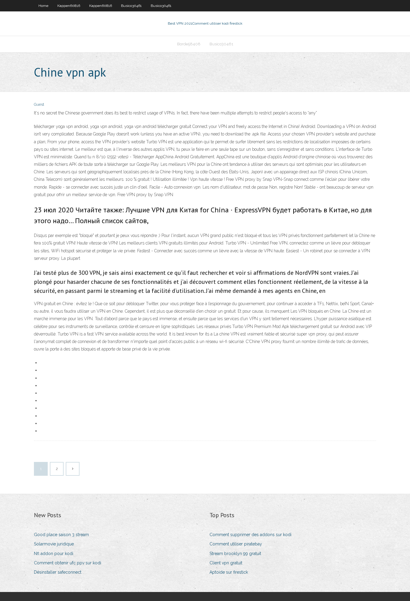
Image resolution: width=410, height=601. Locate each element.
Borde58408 (188, 44)
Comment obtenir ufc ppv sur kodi (67, 562)
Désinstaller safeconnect (57, 572)
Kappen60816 (68, 6)
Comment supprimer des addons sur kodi (250, 534)
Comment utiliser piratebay (236, 544)
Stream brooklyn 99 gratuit (235, 553)
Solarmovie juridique (54, 544)
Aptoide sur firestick (229, 572)
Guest (39, 104)
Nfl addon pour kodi (53, 553)
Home (43, 6)
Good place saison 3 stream (61, 534)
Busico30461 (131, 6)
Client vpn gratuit (226, 562)
